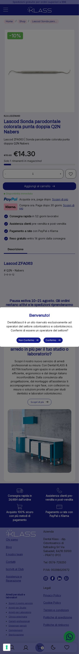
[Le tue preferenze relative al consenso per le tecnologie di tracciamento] (6, 647)
